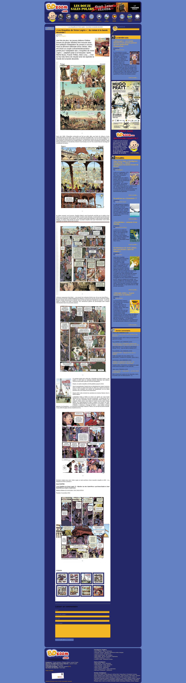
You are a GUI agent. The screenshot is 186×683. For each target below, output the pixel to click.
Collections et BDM (130, 20)
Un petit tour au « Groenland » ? (125, 198)
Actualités (60, 20)
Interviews (137, 20)
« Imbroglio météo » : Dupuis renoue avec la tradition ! (123, 294)
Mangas (122, 20)
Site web (57, 619)
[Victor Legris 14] (62, 583)
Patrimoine (76, 20)
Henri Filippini (119, 170)
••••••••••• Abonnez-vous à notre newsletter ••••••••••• (59, 681)
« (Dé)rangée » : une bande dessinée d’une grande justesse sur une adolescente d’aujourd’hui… (125, 43)
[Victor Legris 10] (98, 583)
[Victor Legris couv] (98, 596)
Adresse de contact (60, 614)
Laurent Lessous (119, 49)
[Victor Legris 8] (74, 596)
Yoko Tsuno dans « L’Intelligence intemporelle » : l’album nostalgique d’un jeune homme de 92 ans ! (125, 163)
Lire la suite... (133, 77)
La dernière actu (122, 38)
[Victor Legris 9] (62, 596)
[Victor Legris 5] (86, 596)
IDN (69, 666)
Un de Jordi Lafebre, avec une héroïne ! (125, 249)
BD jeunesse (99, 20)
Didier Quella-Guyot (120, 202)
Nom (56, 610)
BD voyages (106, 20)
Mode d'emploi (49, 670)
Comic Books (114, 20)
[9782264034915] (86, 583)
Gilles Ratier (118, 254)
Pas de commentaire (49, 28)
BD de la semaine (68, 20)
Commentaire (58, 623)
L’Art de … (91, 20)
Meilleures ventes (84, 20)
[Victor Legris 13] (74, 583)
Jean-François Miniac (121, 227)
